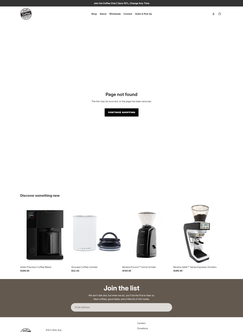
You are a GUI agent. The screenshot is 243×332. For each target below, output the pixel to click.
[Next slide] (65, 233)
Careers (141, 323)
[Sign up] (168, 307)
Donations (142, 328)
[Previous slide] (24, 233)
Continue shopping (121, 112)
